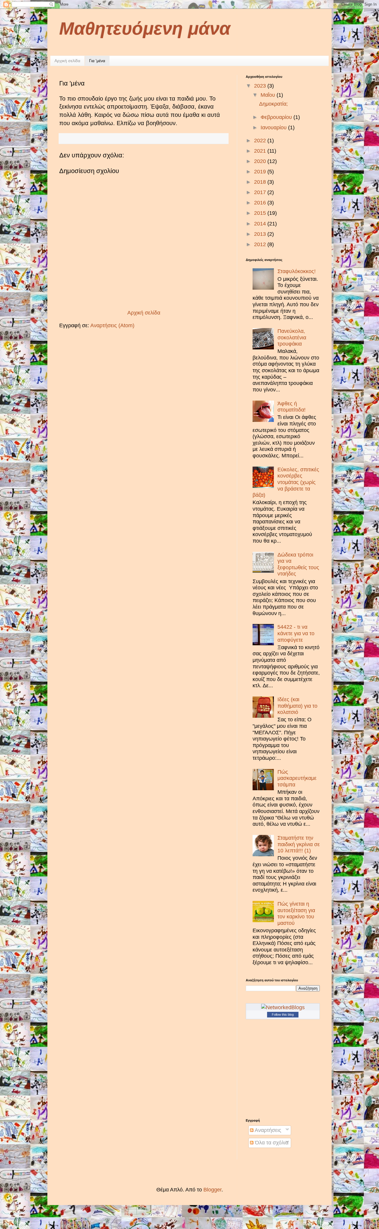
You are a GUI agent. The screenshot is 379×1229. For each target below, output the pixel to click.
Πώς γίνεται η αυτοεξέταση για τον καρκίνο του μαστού (296, 913)
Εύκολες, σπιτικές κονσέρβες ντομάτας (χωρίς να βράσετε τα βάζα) (286, 482)
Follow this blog (283, 1014)
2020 (260, 161)
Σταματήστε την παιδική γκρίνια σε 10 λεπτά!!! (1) (298, 844)
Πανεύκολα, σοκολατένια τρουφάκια (291, 337)
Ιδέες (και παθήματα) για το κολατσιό (297, 705)
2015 (260, 213)
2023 (260, 86)
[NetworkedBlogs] (283, 1007)
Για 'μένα (97, 60)
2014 (260, 224)
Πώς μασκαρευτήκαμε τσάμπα (297, 778)
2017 (260, 192)
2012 (260, 244)
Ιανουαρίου (274, 127)
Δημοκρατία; (273, 104)
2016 (260, 203)
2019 (260, 172)
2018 (260, 182)
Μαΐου (269, 95)
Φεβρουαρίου (277, 117)
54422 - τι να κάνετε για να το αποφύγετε (295, 633)
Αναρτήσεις (267, 1130)
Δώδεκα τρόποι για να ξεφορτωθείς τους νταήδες (298, 564)
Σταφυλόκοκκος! (296, 271)
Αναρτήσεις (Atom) (112, 325)
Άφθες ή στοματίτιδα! (291, 407)
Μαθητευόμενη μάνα (144, 28)
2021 (260, 151)
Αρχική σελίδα (67, 60)
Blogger (212, 1190)
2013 (260, 234)
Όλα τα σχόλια (270, 1143)
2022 (260, 140)
